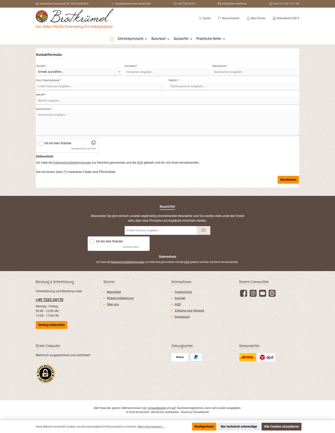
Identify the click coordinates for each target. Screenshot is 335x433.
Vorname (130, 65)
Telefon (173, 80)
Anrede (41, 65)
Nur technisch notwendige (239, 426)
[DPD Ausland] (266, 357)
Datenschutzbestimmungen (72, 162)
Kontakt (180, 298)
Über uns (113, 304)
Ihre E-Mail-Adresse (48, 80)
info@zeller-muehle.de (234, 3)
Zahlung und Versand (189, 310)
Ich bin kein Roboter (57, 143)
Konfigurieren (204, 426)
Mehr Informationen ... (151, 426)
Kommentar (44, 109)
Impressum (182, 317)
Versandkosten (157, 408)
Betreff (41, 94)
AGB (140, 162)
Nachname (219, 65)
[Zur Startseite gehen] (74, 19)
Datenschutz (183, 292)
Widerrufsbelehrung (120, 298)
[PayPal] (196, 357)
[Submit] (203, 230)
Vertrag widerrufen (51, 325)
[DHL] (247, 357)
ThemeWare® (201, 412)
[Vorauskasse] (179, 357)
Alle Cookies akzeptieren (281, 426)
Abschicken (288, 179)
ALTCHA (92, 148)
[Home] (111, 38)
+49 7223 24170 (49, 299)
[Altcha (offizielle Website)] (93, 144)
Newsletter (114, 292)
